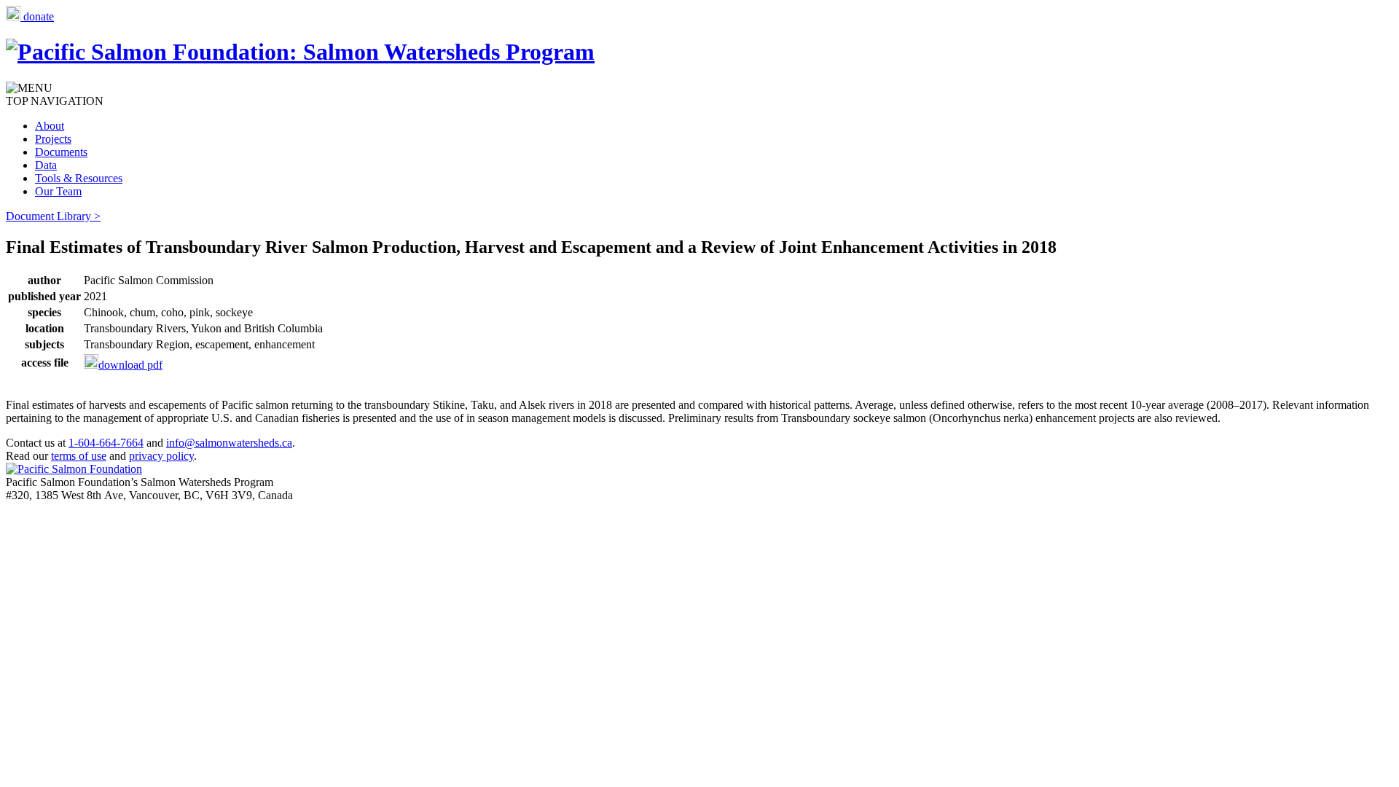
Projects (53, 139)
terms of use (78, 456)
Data (46, 165)
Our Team (58, 191)
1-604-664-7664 (106, 442)
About (49, 126)
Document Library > (53, 216)
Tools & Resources (78, 178)
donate (37, 16)
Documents (61, 152)
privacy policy (161, 456)
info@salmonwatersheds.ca (229, 442)
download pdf (130, 365)
